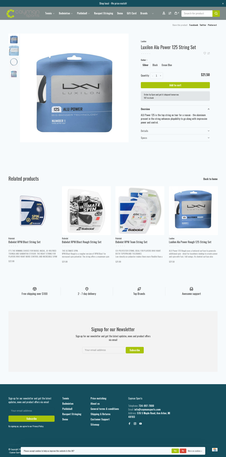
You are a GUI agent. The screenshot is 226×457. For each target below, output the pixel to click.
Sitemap (95, 424)
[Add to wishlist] (205, 53)
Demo (120, 13)
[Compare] (170, 13)
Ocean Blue (167, 65)
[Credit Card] (215, 450)
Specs (144, 138)
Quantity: (145, 75)
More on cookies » (195, 450)
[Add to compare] (208, 53)
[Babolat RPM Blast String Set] (32, 210)
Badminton (64, 13)
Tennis (48, 13)
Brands (144, 13)
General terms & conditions (105, 409)
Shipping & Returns (101, 414)
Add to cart (175, 85)
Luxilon (143, 41)
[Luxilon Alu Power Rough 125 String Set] (193, 210)
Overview (145, 109)
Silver (146, 65)
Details (144, 131)
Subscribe (135, 350)
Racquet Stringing (103, 13)
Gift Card (131, 13)
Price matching (98, 398)
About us (95, 403)
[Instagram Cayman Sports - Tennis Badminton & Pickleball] (135, 423)
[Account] (164, 13)
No (183, 450)
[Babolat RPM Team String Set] (139, 210)
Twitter (203, 24)
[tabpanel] (74, 88)
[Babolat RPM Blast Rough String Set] (86, 210)
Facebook (193, 24)
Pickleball (82, 13)
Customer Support (100, 419)
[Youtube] (140, 423)
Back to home (210, 179)
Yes (175, 450)
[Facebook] (129, 423)
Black (155, 65)
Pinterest (212, 24)
